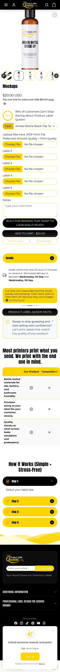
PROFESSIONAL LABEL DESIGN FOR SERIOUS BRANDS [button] (23, 603)
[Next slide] (56, 75)
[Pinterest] (33, 623)
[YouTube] (38, 623)
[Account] (14, 4)
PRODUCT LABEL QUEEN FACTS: (30, 311)
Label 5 (7, 187)
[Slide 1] (24, 305)
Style (8, 126)
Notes (7, 200)
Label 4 (7, 175)
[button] (6, 4)
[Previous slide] (3, 75)
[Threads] (44, 623)
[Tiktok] (27, 623)
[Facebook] (16, 623)
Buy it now (16, 241)
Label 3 (7, 163)
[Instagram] (21, 623)
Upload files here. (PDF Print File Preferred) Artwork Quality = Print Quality (30, 136)
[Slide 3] (36, 305)
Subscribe (45, 568)
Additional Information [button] (15, 592)
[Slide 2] (30, 305)
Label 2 (7, 150)
